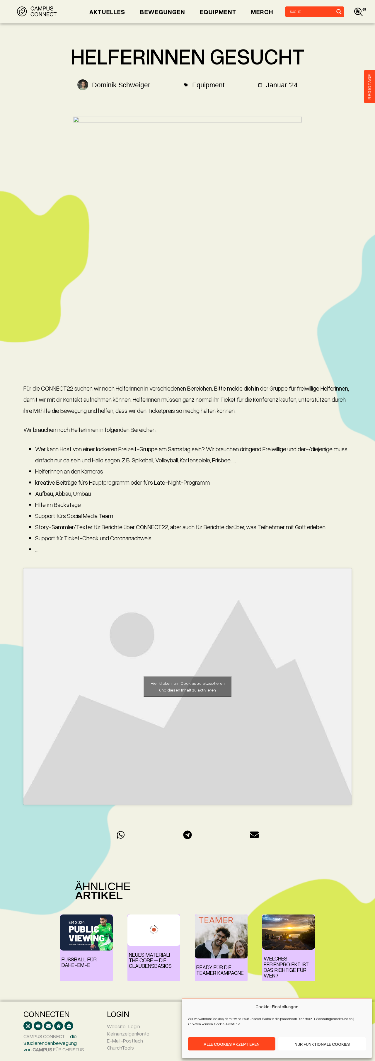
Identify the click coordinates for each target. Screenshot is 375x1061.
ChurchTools (120, 1048)
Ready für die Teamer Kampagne (220, 970)
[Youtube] (38, 1025)
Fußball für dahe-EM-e (79, 962)
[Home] (58, 1025)
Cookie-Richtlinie (227, 1024)
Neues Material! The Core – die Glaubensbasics (150, 960)
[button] (120, 834)
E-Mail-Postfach (125, 1041)
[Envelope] (48, 1025)
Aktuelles (107, 12)
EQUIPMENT (218, 12)
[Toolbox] (68, 1025)
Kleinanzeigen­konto (128, 1034)
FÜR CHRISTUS (58, 1049)
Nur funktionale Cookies (322, 1044)
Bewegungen (162, 12)
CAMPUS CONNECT (44, 1036)
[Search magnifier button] (339, 12)
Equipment (208, 85)
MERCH (262, 12)
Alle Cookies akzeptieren (232, 1044)
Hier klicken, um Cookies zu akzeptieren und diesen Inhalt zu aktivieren (188, 686)
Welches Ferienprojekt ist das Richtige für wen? (286, 967)
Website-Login (123, 1026)
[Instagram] (27, 1025)
